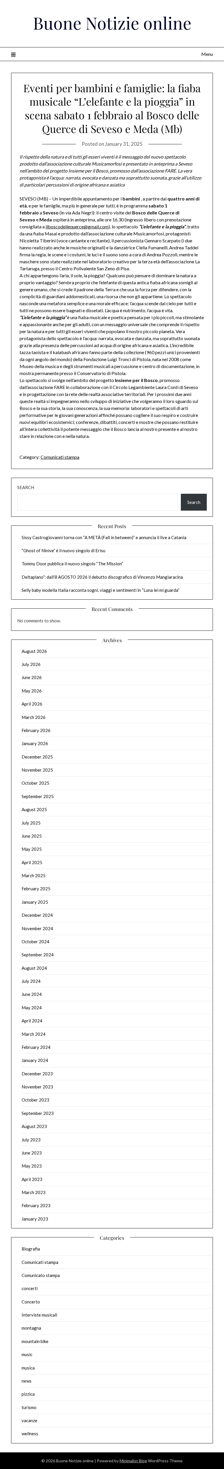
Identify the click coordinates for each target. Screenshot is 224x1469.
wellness (30, 1433)
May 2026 (32, 690)
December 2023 (37, 1073)
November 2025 (37, 769)
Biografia (31, 1248)
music (27, 1354)
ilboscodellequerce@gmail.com (77, 226)
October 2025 (35, 783)
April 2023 (32, 1179)
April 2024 (32, 1020)
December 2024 (37, 915)
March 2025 (34, 875)
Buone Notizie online (112, 22)
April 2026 (32, 703)
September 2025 (38, 796)
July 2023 (31, 1139)
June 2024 (32, 994)
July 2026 (31, 664)
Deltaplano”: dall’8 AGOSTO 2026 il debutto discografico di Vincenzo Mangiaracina (102, 577)
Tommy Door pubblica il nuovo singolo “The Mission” (72, 563)
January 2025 (35, 902)
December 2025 (37, 756)
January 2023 (35, 1218)
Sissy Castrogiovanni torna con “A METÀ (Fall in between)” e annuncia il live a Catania (104, 537)
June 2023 (32, 1152)
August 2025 (34, 809)
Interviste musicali (39, 1314)
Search (25, 487)
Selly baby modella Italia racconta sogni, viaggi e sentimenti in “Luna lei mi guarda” (100, 590)
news (27, 1380)
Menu (207, 54)
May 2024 (32, 1007)
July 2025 (31, 822)
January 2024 (35, 1060)
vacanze (29, 1420)
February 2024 (36, 1047)
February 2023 (36, 1205)
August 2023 (34, 1126)
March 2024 (34, 1034)
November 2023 (37, 1086)
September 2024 (38, 954)
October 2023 (35, 1099)
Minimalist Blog (133, 1460)
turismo (29, 1407)
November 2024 (37, 928)
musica (28, 1367)
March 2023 (34, 1192)
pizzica (28, 1394)
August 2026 (34, 651)
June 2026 (32, 677)
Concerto (31, 1301)
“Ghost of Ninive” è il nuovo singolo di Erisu (63, 550)
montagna (31, 1328)
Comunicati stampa (60, 457)
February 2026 (36, 730)
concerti (30, 1288)
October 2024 (35, 941)
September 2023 (38, 1113)
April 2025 (32, 862)
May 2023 (32, 1165)
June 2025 (32, 836)
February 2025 (36, 888)
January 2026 (35, 743)
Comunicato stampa (41, 1275)
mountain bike (35, 1341)
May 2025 (32, 849)
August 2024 (34, 968)
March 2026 (34, 717)
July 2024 (31, 981)
